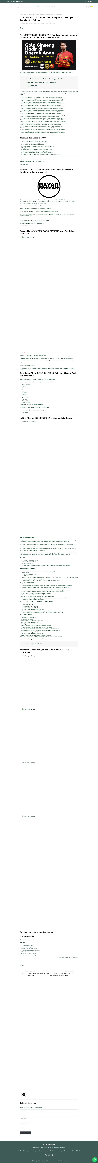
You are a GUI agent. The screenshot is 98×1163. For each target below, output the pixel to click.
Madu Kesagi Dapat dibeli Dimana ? (31, 950)
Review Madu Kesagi (27, 945)
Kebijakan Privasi (75, 1150)
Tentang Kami (61, 1150)
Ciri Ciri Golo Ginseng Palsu (29, 561)
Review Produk (29, 7)
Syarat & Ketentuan (51, 1150)
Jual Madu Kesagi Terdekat (29, 947)
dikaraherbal (25, 23)
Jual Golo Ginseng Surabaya (29, 953)
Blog (25, 14)
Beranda (22, 14)
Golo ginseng (23, 540)
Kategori (18, 7)
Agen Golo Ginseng (35, 23)
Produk (10, 7)
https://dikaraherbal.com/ (71, 957)
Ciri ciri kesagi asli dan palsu (29, 951)
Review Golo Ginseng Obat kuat (30, 560)
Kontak (68, 1150)
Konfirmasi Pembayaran (24, 1150)
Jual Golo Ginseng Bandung (29, 955)
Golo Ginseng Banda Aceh (48, 23)
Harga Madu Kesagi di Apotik (29, 948)
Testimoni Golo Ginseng (28, 563)
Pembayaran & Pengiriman (38, 1150)
